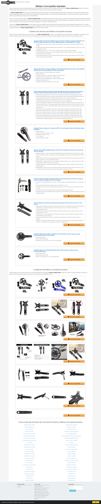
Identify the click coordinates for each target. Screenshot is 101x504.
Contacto (19, 486)
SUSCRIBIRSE (72, 490)
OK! (96, 502)
